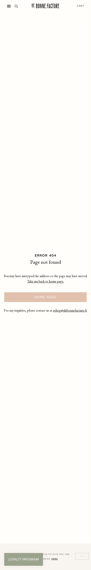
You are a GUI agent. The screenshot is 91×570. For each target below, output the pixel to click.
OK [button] (82, 556)
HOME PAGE (45, 297)
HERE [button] (54, 559)
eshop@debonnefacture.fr (70, 310)
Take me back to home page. (45, 281)
